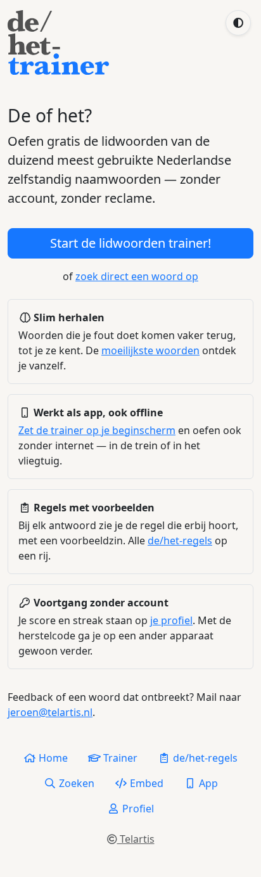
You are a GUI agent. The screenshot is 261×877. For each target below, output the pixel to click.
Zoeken (75, 783)
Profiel (137, 809)
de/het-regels (180, 540)
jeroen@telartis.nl (50, 712)
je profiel (171, 620)
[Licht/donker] (238, 22)
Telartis (136, 839)
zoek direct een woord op (136, 276)
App (207, 783)
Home (52, 758)
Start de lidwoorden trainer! (130, 243)
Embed (145, 783)
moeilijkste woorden (150, 350)
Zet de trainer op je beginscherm (96, 430)
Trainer (119, 758)
